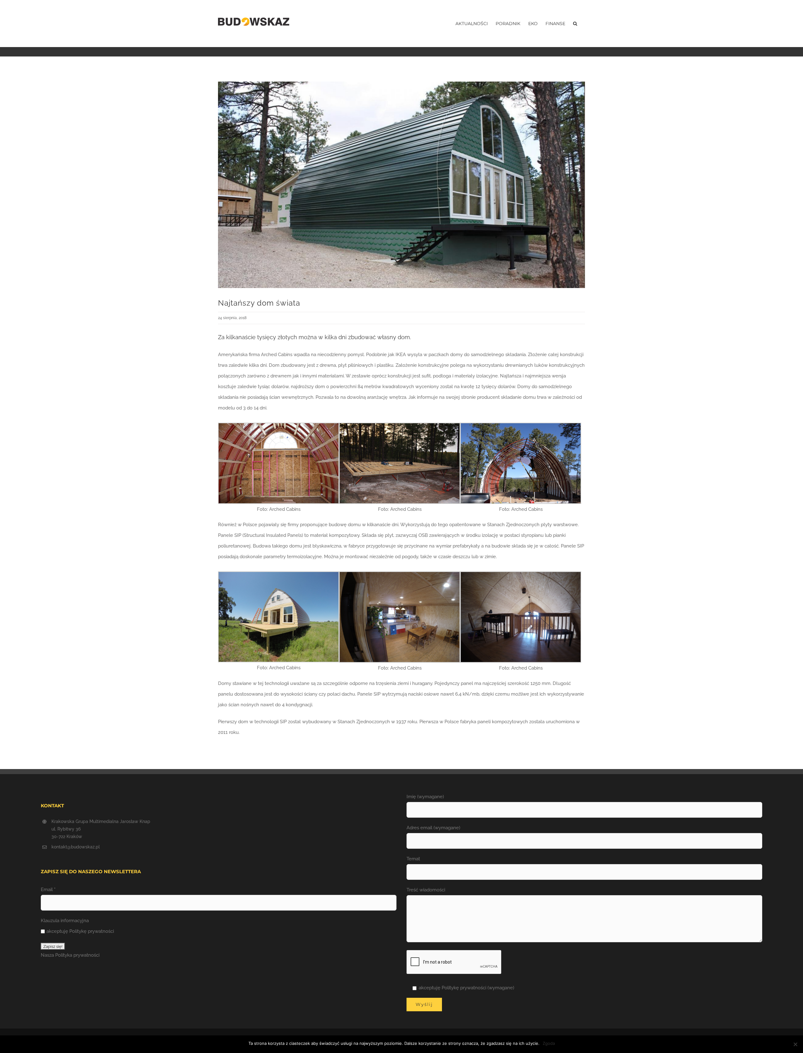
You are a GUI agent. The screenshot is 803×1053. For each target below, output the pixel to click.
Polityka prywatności (77, 955)
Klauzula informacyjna (65, 920)
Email (48, 889)
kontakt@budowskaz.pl (75, 846)
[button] (575, 23)
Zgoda (549, 1043)
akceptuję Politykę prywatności (80, 931)
